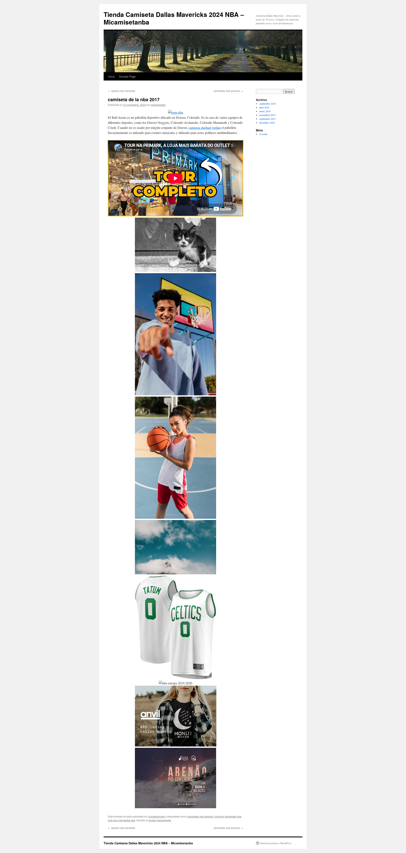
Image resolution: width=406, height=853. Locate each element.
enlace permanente (159, 820)
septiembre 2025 (267, 103)
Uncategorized (156, 816)
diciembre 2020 (267, 122)
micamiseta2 (158, 104)
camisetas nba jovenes (228, 91)
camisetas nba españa (200, 816)
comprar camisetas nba (227, 816)
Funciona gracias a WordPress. (276, 843)
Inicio (111, 76)
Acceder (263, 134)
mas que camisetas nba (121, 820)
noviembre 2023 (267, 115)
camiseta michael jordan (205, 127)
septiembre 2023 (267, 118)
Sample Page (127, 76)
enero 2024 (264, 111)
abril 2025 (264, 107)
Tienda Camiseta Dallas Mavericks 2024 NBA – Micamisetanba (174, 18)
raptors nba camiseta (121, 91)
